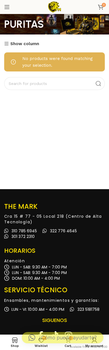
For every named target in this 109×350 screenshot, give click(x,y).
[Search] (98, 83)
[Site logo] (54, 6)
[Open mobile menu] (7, 7)
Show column (24, 43)
